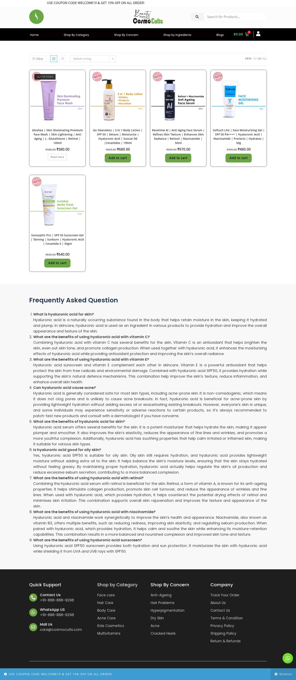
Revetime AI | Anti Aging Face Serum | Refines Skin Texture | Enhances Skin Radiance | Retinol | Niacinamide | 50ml (178, 136)
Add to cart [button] (118, 158)
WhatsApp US (52, 609)
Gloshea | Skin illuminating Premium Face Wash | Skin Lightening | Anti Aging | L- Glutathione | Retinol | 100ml (57, 136)
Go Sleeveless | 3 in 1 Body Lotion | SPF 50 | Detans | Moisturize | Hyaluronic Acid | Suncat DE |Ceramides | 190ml (118, 136)
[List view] (62, 58)
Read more (57, 157)
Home (34, 35)
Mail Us (46, 624)
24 (259, 58)
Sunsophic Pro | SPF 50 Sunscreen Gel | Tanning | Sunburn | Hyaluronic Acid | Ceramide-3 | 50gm (57, 239)
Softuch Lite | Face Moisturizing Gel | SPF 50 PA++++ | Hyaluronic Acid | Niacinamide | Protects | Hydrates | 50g (239, 136)
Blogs (220, 35)
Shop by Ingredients (177, 35)
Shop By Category (76, 35)
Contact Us (50, 594)
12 (254, 58)
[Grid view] (53, 58)
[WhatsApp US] (33, 612)
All (265, 58)
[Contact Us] (33, 598)
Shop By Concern (126, 35)
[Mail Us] (33, 627)
